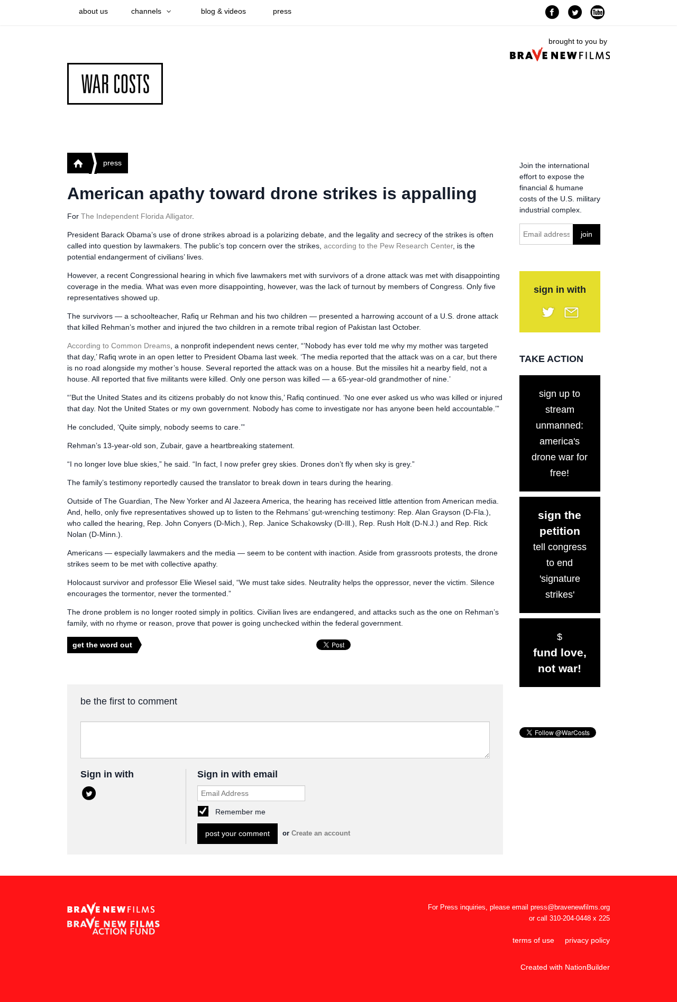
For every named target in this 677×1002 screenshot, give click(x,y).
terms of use (533, 940)
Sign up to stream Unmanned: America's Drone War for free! (560, 433)
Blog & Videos (223, 11)
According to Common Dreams (118, 345)
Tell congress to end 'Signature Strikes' (560, 554)
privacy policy (587, 940)
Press (282, 11)
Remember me (240, 812)
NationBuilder (587, 967)
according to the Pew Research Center (388, 246)
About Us (93, 11)
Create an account (320, 833)
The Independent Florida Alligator (136, 216)
